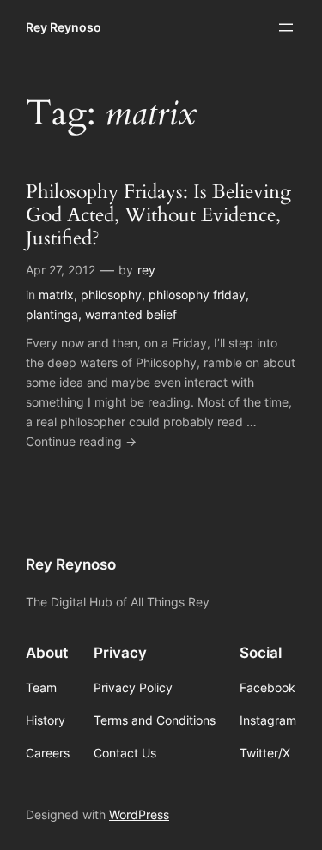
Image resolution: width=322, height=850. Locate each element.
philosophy (111, 294)
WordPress (139, 814)
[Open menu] (286, 27)
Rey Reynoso (63, 27)
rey (146, 269)
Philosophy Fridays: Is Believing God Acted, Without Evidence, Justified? (158, 216)
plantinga (52, 314)
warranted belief (131, 314)
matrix (56, 294)
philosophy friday (197, 294)
